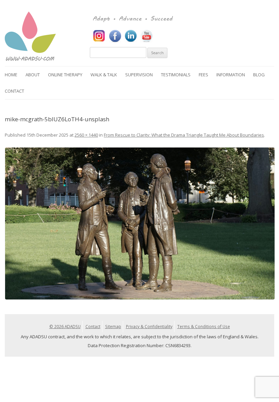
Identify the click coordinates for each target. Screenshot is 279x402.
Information (230, 75)
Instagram (99, 36)
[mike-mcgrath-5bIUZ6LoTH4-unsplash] (139, 223)
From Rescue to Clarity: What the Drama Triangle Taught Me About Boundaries (184, 135)
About (33, 75)
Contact (14, 91)
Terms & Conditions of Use (203, 326)
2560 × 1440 (86, 135)
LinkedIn (131, 36)
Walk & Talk (104, 75)
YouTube (146, 36)
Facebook (115, 36)
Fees (203, 75)
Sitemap (113, 326)
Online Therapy (65, 75)
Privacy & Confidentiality (149, 326)
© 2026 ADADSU (65, 326)
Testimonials (176, 75)
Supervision (139, 75)
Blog (259, 75)
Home (11, 75)
